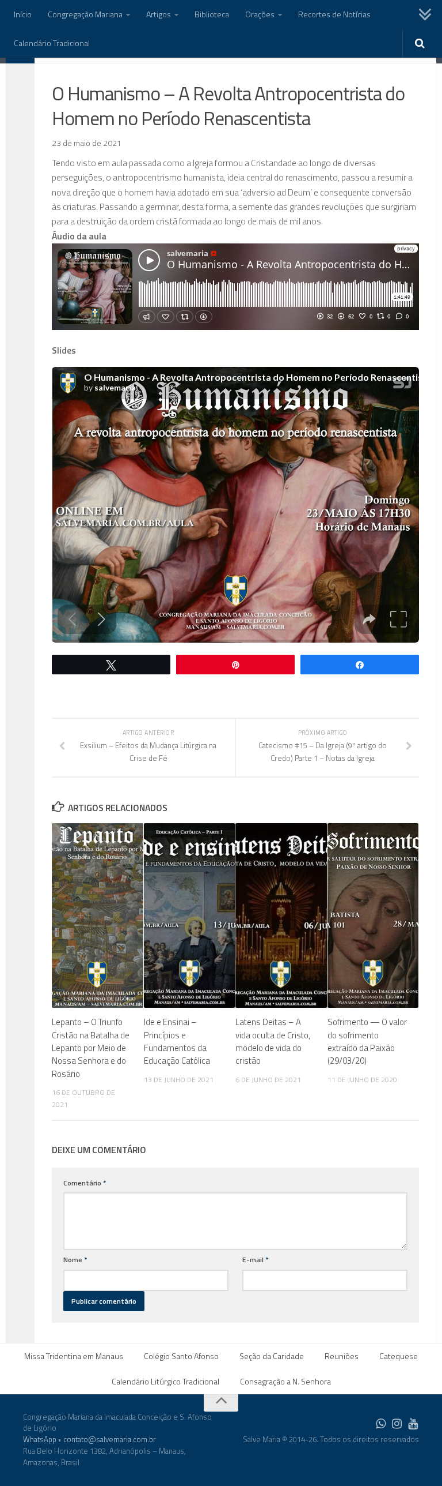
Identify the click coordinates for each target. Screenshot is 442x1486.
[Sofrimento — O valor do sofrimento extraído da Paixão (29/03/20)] (373, 915)
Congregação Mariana (85, 14)
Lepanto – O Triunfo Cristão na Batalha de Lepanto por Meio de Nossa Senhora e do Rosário (90, 1047)
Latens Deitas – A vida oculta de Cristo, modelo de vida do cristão (272, 1041)
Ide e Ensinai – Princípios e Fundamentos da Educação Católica (177, 1041)
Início (23, 14)
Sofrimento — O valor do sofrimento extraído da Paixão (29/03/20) (367, 1041)
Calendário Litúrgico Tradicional (165, 1381)
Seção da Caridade (271, 1356)
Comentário (84, 1182)
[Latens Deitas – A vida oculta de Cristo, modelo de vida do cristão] (281, 915)
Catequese (398, 1356)
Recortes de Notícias (334, 14)
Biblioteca (212, 14)
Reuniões (342, 1356)
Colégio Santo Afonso (181, 1356)
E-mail (255, 1259)
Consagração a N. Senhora (285, 1381)
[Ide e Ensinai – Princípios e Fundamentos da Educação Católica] (189, 915)
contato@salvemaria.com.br (109, 1439)
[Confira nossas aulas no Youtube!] (413, 1423)
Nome (75, 1259)
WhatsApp (39, 1439)
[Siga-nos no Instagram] (397, 1423)
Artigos (158, 14)
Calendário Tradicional (52, 43)
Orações (260, 14)
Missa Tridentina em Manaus (73, 1356)
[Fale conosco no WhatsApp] (381, 1423)
